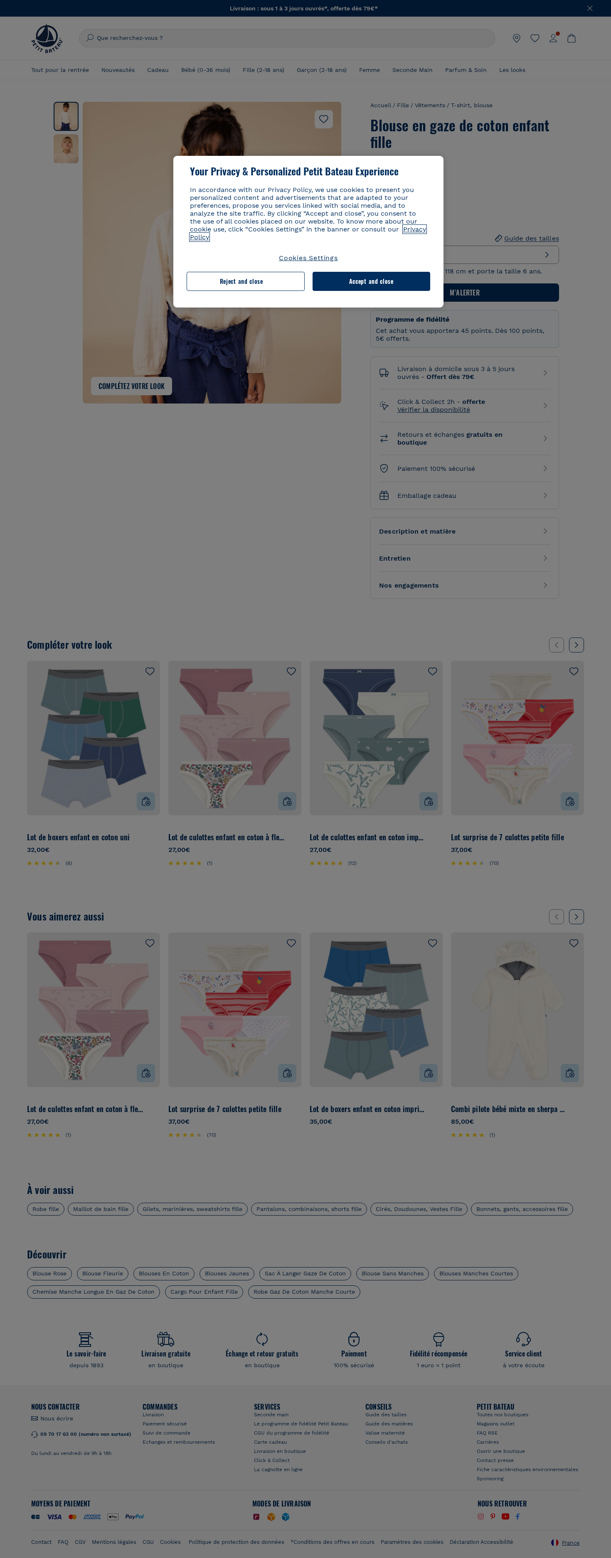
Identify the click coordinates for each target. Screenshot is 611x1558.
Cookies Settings (308, 258)
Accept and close (371, 281)
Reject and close (241, 281)
